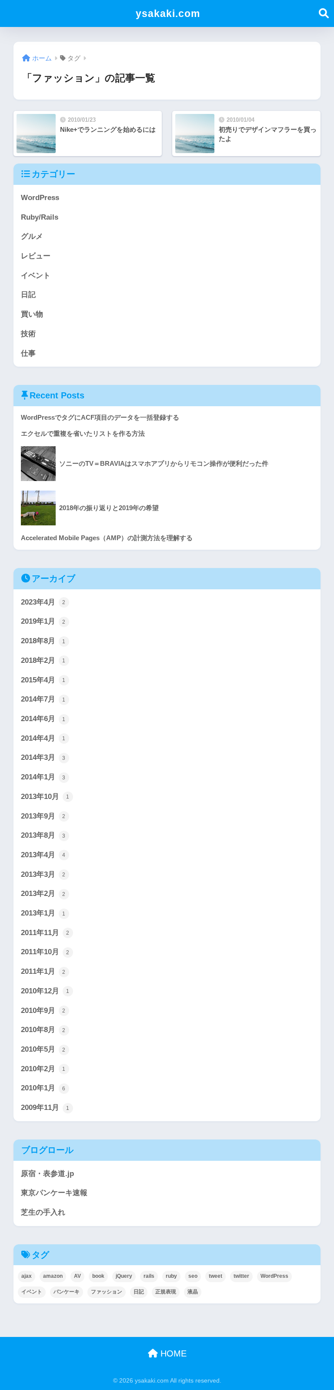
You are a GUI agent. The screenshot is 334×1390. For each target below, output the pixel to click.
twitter (241, 1276)
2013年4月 (43, 855)
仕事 (28, 353)
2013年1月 (43, 913)
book (98, 1276)
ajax (26, 1276)
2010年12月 (45, 991)
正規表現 (165, 1292)
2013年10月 (45, 796)
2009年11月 (45, 1107)
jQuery (124, 1276)
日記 (28, 295)
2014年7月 (43, 699)
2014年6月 (43, 719)
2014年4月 (43, 738)
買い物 (32, 314)
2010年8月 (43, 1030)
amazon (53, 1276)
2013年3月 (43, 874)
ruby (171, 1276)
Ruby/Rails (39, 217)
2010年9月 (43, 1010)
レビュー (35, 256)
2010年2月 (43, 1069)
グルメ (32, 236)
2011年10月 (45, 952)
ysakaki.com (168, 13)
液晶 (192, 1292)
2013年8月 (43, 835)
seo (192, 1276)
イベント (35, 275)
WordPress (40, 198)
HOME (172, 1353)
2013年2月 (43, 893)
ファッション (106, 1292)
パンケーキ (66, 1292)
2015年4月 (43, 680)
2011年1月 (43, 971)
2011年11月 (45, 933)
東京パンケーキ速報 (54, 1193)
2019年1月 (43, 621)
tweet (215, 1276)
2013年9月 (43, 816)
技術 (28, 334)
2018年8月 (43, 641)
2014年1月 (43, 777)
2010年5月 (43, 1049)
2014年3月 (43, 757)
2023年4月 (43, 602)
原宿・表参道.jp (47, 1173)
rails (149, 1276)
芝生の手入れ (43, 1212)
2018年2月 (43, 660)
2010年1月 (43, 1088)
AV (77, 1276)
